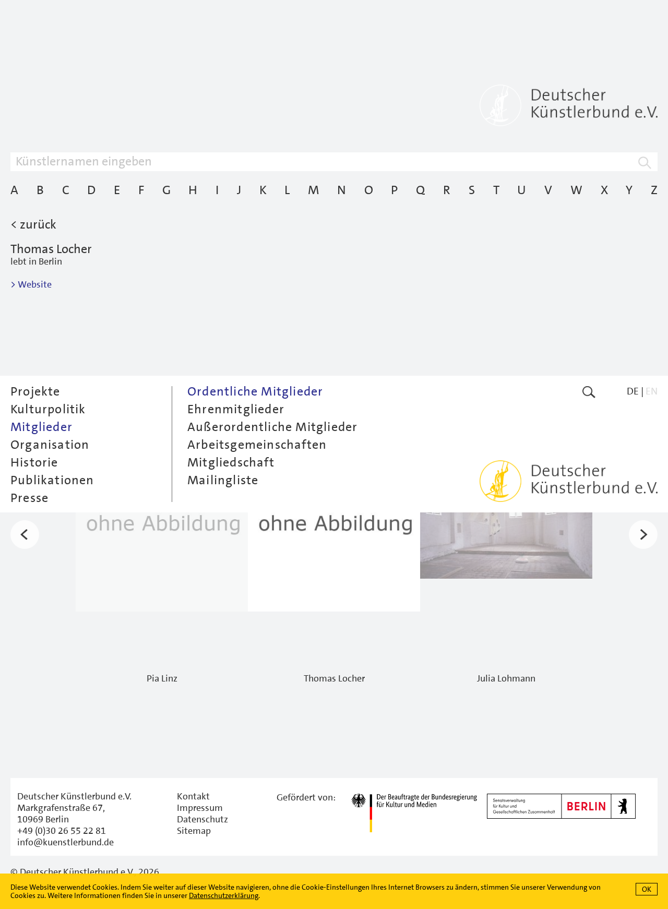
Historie (34, 462)
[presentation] (24, 534)
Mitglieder (41, 426)
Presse (29, 497)
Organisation (49, 444)
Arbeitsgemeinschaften (257, 444)
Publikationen (52, 480)
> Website (31, 284)
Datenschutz (202, 819)
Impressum (200, 808)
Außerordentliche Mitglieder (272, 426)
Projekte (35, 391)
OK (646, 889)
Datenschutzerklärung (223, 895)
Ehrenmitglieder (235, 409)
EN (652, 391)
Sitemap (194, 830)
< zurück (33, 224)
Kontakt (193, 796)
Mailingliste (222, 480)
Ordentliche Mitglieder (255, 391)
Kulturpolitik (48, 409)
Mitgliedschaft (231, 462)
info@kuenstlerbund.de (65, 842)
